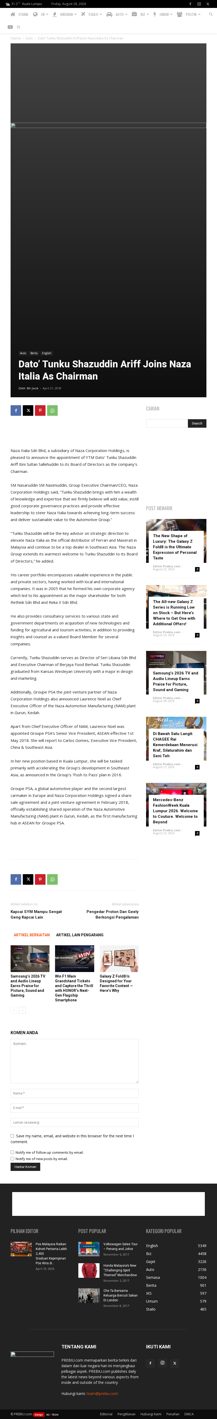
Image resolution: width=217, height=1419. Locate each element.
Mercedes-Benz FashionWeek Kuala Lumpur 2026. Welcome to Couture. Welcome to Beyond (175, 810)
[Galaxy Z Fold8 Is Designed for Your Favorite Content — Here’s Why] (119, 958)
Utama (16, 38)
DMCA (189, 1414)
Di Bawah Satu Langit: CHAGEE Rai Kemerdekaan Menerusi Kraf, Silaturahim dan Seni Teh (175, 744)
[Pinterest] (40, 410)
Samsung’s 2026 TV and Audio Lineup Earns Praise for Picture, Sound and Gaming (28, 985)
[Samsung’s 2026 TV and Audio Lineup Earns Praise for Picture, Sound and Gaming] (30, 958)
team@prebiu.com (102, 1393)
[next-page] (22, 1010)
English (46, 353)
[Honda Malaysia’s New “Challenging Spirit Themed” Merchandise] (89, 1270)
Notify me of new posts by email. (42, 1158)
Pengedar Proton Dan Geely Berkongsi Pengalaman (113, 914)
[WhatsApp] (52, 410)
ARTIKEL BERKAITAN (32, 935)
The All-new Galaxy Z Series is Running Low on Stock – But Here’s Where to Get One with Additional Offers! (174, 612)
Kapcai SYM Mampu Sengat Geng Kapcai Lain (36, 914)
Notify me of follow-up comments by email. (50, 1152)
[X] (208, 4)
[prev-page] (14, 1010)
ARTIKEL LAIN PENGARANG (79, 935)
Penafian (172, 1414)
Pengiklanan (126, 1414)
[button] (210, 14)
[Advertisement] (108, 83)
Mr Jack (32, 388)
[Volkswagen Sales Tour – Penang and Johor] (89, 1249)
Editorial (106, 1414)
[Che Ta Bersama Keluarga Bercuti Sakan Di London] (89, 1295)
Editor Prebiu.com (166, 566)
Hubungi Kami (151, 1414)
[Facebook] (190, 4)
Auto (29, 38)
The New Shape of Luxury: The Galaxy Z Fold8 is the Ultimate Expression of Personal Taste (175, 546)
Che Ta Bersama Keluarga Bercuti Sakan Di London (120, 1295)
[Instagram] (199, 4)
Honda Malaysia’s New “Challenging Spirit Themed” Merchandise (120, 1270)
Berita (34, 353)
